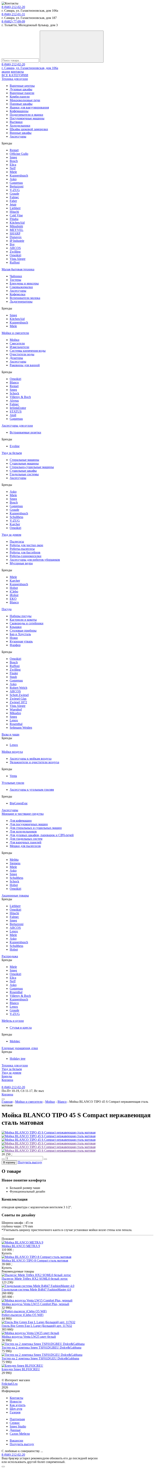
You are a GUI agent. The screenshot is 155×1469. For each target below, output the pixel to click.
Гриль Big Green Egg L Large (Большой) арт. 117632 (37, 1325)
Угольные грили (13, 782)
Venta (13, 776)
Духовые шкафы (21, 89)
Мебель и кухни (13, 1020)
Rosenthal (16, 724)
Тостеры (15, 279)
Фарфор (15, 645)
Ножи (14, 637)
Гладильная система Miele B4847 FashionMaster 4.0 (36, 1289)
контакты (17, 71)
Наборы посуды (20, 616)
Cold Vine (16, 215)
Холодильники (20, 125)
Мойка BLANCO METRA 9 (21, 1246)
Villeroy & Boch (20, 397)
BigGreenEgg (18, 803)
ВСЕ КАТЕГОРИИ (15, 75)
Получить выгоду (30, 1162)
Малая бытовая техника (18, 269)
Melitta (14, 859)
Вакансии (16, 1440)
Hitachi (14, 211)
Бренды (7, 1076)
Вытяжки (16, 122)
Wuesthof (16, 709)
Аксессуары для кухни (17, 425)
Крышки (16, 627)
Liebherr (15, 208)
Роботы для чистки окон (26, 545)
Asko (13, 179)
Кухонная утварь (21, 641)
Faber (13, 201)
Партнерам (17, 1419)
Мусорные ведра (21, 563)
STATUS (16, 411)
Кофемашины (19, 111)
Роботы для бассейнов (25, 552)
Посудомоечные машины (27, 118)
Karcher (15, 524)
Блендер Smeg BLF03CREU (21, 1369)
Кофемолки (17, 294)
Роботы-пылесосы (22, 548)
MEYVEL (16, 230)
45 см (29, 1222)
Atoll (13, 415)
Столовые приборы (23, 630)
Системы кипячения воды (28, 350)
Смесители (17, 343)
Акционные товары (15, 895)
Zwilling (15, 251)
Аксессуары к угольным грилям (32, 789)
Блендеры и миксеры (24, 283)
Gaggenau (16, 182)
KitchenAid (17, 222)
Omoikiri (15, 255)
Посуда (7, 609)
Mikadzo (15, 713)
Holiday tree (17, 1058)
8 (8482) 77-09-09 (13, 21)
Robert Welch (18, 687)
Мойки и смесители (15, 333)
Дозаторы (16, 358)
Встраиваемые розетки (25, 432)
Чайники (16, 276)
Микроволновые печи (25, 100)
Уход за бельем (12, 453)
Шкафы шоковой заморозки (29, 129)
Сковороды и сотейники (26, 623)
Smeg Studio (18, 1426)
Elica (13, 164)
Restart (14, 150)
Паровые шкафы (21, 104)
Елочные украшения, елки (20, 1048)
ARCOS (15, 248)
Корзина (7, 1080)
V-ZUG (15, 190)
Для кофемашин (21, 820)
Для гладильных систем (26, 838)
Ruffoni (15, 262)
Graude (14, 193)
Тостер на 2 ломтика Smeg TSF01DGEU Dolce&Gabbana (40, 1358)
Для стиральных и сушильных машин (36, 828)
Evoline (15, 446)
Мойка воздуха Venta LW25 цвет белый (29, 1336)
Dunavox (16, 237)
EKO (13, 598)
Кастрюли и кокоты (23, 619)
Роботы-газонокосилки (25, 556)
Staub (13, 677)
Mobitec (15, 1041)
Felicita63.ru (10, 1383)
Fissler (14, 673)
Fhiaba (14, 219)
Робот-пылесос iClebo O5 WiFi (22, 1315)
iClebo (14, 591)
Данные (15, 1430)
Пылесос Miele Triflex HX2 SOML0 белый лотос (35, 1278)
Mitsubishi (16, 226)
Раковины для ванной (25, 365)
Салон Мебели (20, 1433)
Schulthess (16, 517)
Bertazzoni (16, 186)
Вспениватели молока (25, 298)
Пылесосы (17, 541)
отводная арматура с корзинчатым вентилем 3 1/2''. (37, 1207)
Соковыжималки (21, 287)
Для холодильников (23, 831)
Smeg (13, 157)
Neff (13, 168)
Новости (16, 1401)
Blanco (14, 382)
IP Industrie (17, 240)
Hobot (14, 588)
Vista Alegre (17, 259)
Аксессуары (18, 136)
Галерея (15, 1412)
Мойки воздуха (12, 751)
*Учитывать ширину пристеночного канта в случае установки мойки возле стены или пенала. (67, 1230)
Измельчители (19, 347)
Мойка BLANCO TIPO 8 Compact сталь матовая (35, 1260)
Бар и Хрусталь (20, 634)
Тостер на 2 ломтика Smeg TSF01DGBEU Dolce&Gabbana (41, 1347)
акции (6, 71)
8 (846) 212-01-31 (13, 14)
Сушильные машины (24, 463)
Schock (14, 393)
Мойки (14, 339)
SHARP (15, 233)
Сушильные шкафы (23, 470)
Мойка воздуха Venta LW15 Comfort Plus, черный (35, 1304)
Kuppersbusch (19, 175)
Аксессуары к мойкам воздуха (30, 758)
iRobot (14, 595)
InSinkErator (18, 408)
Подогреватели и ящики (26, 114)
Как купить (17, 1405)
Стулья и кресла (21, 1027)
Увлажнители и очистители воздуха (34, 762)
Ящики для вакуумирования (29, 107)
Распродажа (10, 956)
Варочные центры (22, 85)
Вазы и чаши (10, 734)
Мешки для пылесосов (25, 846)
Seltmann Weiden (21, 727)
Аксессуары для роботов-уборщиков (35, 559)
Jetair (13, 204)
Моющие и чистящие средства (23, 813)
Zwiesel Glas (18, 698)
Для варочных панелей (25, 842)
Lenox (14, 720)
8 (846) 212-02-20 (13, 7)
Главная (7, 1101)
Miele (13, 172)
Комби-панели (20, 96)
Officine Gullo (19, 153)
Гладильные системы (24, 474)
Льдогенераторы (21, 301)
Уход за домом (11, 534)
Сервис (15, 1423)
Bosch (14, 161)
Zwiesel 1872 (18, 702)
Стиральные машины (24, 459)
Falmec (14, 197)
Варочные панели (22, 93)
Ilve (12, 244)
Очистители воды (22, 354)
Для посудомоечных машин (29, 824)
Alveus (14, 400)
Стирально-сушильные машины (32, 467)
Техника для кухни (15, 79)
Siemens (15, 863)
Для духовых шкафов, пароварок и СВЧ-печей (42, 835)
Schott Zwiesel (19, 695)
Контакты (16, 1398)
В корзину (9, 1162)
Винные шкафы (20, 132)
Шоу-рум (16, 1408)
